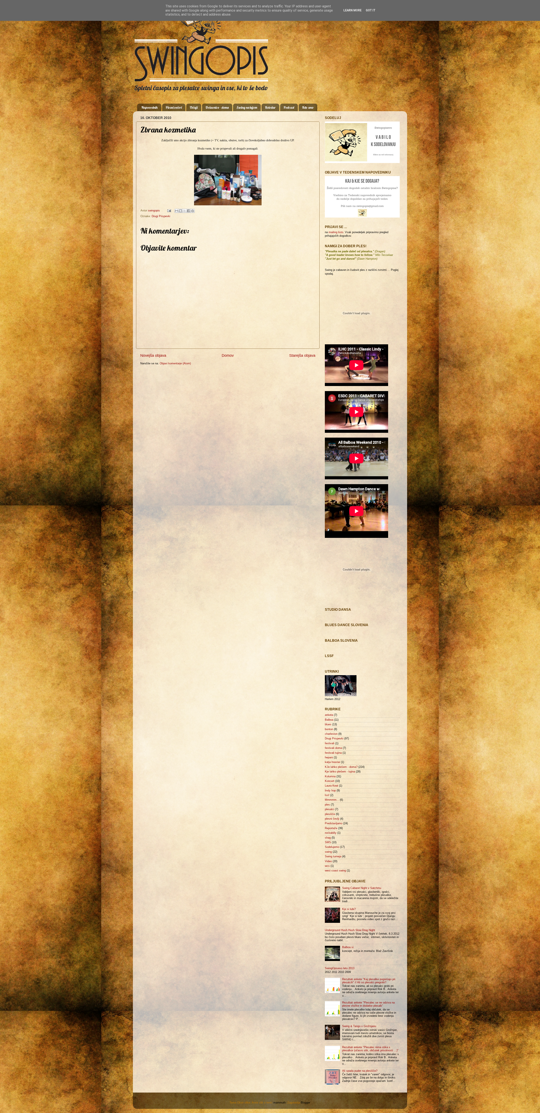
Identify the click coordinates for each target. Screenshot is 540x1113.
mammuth (279, 1102)
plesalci (329, 809)
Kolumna (330, 776)
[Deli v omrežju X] (184, 211)
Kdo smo (308, 107)
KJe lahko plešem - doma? (341, 767)
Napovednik (149, 107)
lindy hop (330, 790)
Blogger (305, 1102)
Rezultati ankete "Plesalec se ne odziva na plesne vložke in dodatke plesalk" (368, 1004)
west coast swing (335, 870)
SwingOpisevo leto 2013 (339, 968)
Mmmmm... (332, 799)
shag (328, 837)
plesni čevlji (332, 818)
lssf (327, 795)
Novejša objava (153, 355)
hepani (329, 757)
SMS (328, 842)
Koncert (329, 781)
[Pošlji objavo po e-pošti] (176, 211)
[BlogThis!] (180, 211)
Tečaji (194, 107)
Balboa (329, 719)
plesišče (330, 814)
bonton (329, 729)
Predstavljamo (333, 823)
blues (328, 724)
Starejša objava (302, 355)
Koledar (270, 107)
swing (328, 851)
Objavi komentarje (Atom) (175, 363)
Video (328, 861)
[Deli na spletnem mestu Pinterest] (192, 211)
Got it (370, 10)
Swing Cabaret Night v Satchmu (361, 888)
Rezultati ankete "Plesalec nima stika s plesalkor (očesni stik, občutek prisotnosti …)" (370, 1049)
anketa (329, 714)
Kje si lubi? (349, 909)
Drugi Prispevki (161, 216)
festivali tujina (333, 752)
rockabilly (330, 832)
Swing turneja (333, 856)
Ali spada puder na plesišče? (359, 1070)
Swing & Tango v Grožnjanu (359, 1026)
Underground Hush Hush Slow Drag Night (350, 930)
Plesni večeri (174, 107)
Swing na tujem (246, 107)
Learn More (352, 10)
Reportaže (331, 828)
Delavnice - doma (217, 107)
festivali (329, 743)
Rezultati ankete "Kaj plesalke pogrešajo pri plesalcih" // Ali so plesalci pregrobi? (368, 981)
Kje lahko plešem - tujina (340, 771)
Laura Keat (331, 785)
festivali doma (333, 748)
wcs (327, 865)
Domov (228, 355)
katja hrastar (332, 762)
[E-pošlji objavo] (169, 210)
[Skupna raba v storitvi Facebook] (188, 211)
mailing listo (336, 232)
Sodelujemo (332, 847)
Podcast (289, 107)
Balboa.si (348, 947)
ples (327, 804)
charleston (331, 733)
